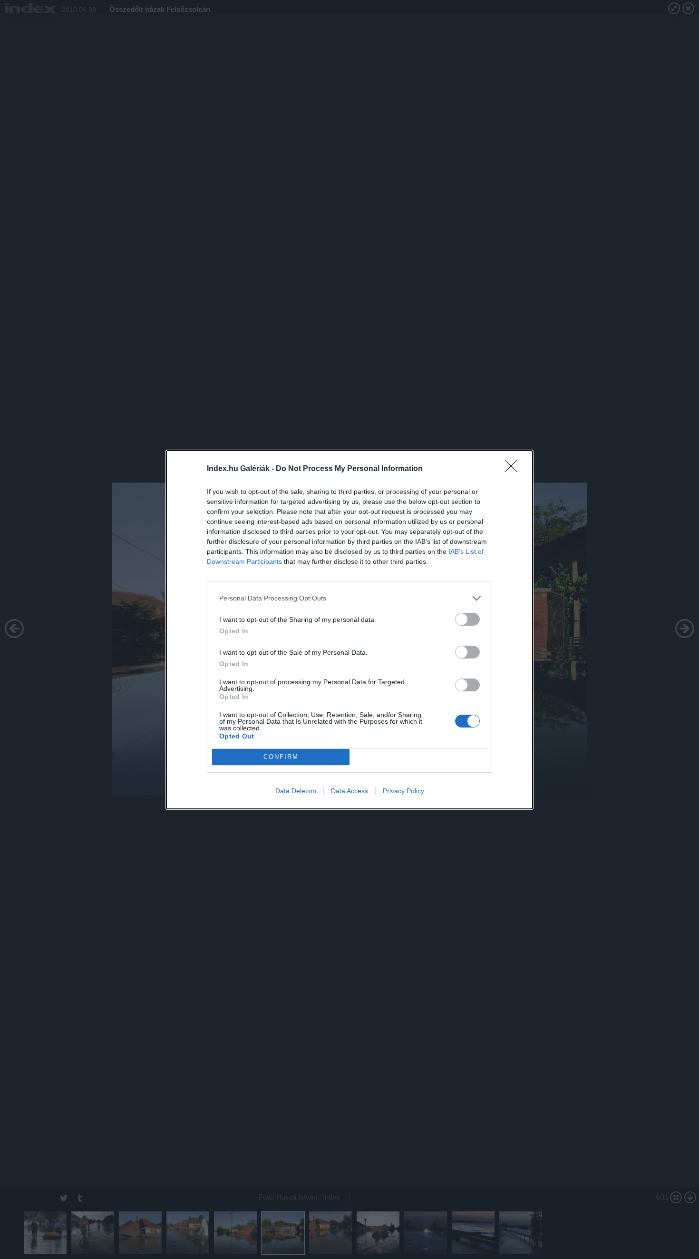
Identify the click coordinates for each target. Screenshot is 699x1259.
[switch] (467, 619)
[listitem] (349, 598)
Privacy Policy (403, 791)
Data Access (349, 791)
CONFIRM (281, 756)
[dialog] (349, 630)
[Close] (514, 469)
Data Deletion (295, 791)
